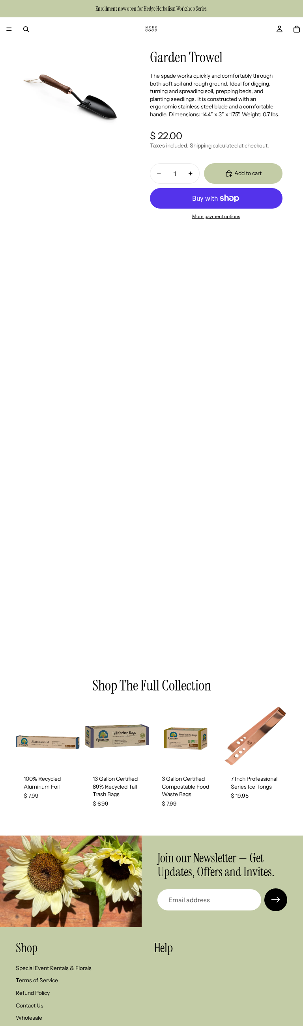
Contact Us (29, 1005)
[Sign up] (275, 899)
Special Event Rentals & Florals (54, 968)
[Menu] (9, 29)
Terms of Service (37, 980)
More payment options (216, 216)
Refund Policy (33, 992)
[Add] (68, 755)
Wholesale (29, 1017)
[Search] (26, 29)
